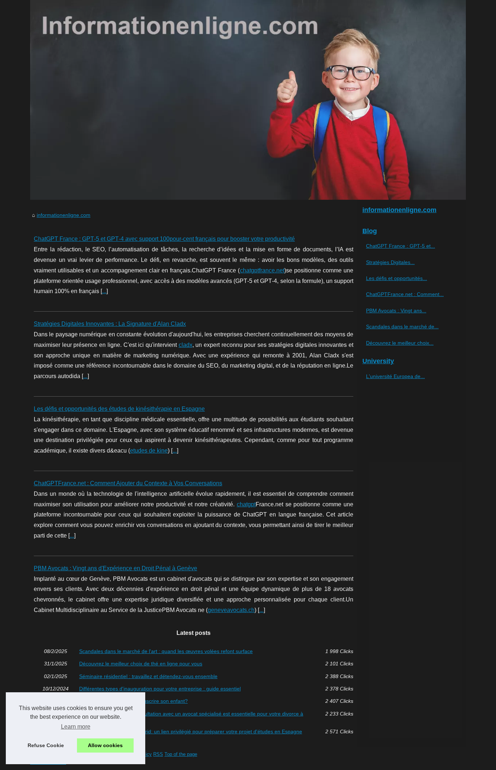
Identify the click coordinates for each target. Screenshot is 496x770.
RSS (158, 754)
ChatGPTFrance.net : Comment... (405, 294)
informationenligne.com (63, 215)
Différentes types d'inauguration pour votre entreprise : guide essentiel (160, 688)
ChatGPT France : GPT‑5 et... (400, 246)
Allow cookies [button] (105, 745)
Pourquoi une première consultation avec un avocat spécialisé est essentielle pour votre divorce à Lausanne (191, 716)
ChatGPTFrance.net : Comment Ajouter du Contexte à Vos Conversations (128, 483)
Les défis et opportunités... (396, 278)
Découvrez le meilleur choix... (400, 343)
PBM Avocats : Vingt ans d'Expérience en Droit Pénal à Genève (115, 568)
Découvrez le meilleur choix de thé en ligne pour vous (140, 663)
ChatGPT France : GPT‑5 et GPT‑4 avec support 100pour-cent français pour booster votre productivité (164, 239)
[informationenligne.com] (248, 100)
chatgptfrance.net (262, 270)
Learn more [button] (75, 727)
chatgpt (246, 504)
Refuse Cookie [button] (46, 745)
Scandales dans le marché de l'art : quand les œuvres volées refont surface (166, 651)
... (104, 291)
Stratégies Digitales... (390, 262)
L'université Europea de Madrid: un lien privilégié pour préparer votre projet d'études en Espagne (190, 731)
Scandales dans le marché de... (402, 326)
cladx (185, 345)
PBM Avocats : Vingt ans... (396, 310)
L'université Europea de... (395, 376)
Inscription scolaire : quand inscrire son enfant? (133, 701)
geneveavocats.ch (231, 610)
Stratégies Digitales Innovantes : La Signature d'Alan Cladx (110, 324)
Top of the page (180, 754)
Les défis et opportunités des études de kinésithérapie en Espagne (119, 409)
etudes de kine (149, 450)
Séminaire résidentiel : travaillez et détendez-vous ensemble (148, 676)
